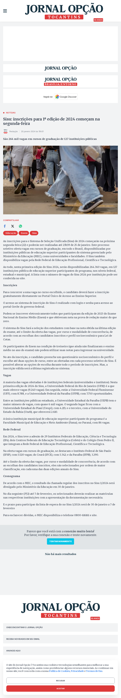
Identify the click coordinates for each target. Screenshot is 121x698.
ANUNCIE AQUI (13, 650)
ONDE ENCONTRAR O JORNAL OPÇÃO (24, 627)
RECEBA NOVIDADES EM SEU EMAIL (23, 639)
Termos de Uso (94, 671)
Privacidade (77, 671)
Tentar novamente (60, 541)
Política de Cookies (59, 671)
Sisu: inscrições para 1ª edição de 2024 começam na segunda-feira (51, 121)
